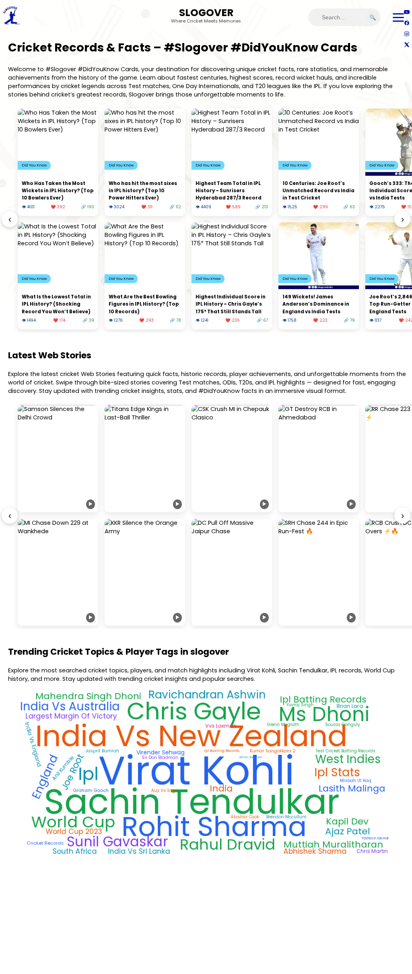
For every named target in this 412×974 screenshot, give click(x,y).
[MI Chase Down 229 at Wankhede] (58, 572)
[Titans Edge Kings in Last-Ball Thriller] (145, 458)
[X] (406, 44)
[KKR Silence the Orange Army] (145, 572)
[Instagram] (406, 33)
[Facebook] (406, 23)
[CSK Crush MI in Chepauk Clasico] (232, 458)
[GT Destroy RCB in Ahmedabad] (318, 458)
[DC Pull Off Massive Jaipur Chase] (232, 572)
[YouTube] (406, 12)
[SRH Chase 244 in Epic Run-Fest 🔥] (318, 572)
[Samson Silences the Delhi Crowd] (58, 458)
